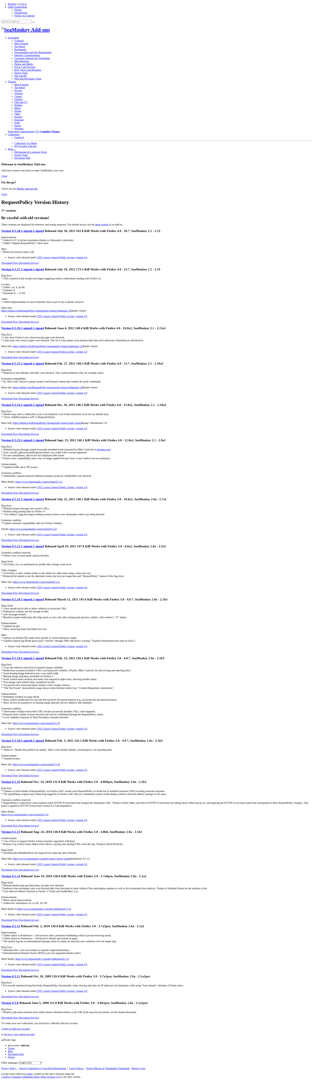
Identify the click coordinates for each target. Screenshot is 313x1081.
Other (17, 114)
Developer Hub (22, 158)
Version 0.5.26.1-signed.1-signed (22, 328)
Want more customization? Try (34, 131)
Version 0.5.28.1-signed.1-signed (22, 231)
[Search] (33, 22)
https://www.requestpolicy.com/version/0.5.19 (36, 723)
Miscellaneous (21, 61)
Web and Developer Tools (27, 78)
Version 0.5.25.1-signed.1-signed (22, 363)
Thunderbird (20, 12)
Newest (18, 90)
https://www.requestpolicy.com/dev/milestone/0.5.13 (42, 959)
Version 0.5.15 (10, 832)
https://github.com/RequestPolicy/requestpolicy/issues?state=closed (47, 423)
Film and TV (21, 102)
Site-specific (20, 75)
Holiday (18, 105)
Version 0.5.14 (10, 876)
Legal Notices (76, 1068)
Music (17, 108)
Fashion (18, 99)
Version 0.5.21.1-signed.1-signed (22, 546)
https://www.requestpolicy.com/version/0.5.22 (33, 529)
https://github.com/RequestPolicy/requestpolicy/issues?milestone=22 (36, 310)
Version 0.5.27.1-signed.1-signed (22, 269)
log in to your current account (19, 1034)
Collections (13, 134)
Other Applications (17, 7)
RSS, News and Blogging (27, 70)
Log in (23, 4)
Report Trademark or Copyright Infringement (43, 1068)
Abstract (18, 93)
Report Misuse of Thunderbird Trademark (108, 1068)
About (11, 1048)
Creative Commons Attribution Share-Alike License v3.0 (30, 1076)
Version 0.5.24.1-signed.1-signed (22, 405)
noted (29, 1074)
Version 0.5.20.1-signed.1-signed (22, 599)
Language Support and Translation (32, 58)
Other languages (9, 1062)
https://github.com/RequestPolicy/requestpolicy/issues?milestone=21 (48, 346)
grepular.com (103, 449)
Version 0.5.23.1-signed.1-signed (22, 440)
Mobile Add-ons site (27, 188)
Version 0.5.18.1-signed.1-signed (22, 740)
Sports (17, 125)
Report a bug (138, 1068)
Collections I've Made (25, 143)
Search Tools (21, 73)
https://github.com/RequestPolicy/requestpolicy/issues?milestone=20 (48, 387)
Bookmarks (20, 49)
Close (4, 176)
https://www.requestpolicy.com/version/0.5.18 (36, 764)
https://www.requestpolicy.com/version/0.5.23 (38, 481)
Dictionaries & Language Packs (30, 152)
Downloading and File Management (33, 52)
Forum (11, 1057)
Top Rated (19, 46)
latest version (102, 224)
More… (12, 149)
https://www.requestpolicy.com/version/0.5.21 (36, 582)
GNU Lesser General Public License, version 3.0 (62, 257)
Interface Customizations (27, 55)
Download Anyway (29, 263)
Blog (10, 1051)
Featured (19, 40)
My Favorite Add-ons (25, 146)
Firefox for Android (24, 15)
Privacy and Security (25, 67)
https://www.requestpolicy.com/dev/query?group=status (41, 858)
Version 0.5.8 (10, 1003)
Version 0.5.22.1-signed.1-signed (22, 499)
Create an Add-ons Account (15, 1028)
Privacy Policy (9, 1068)
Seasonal (18, 119)
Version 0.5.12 (10, 976)
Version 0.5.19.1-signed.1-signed (22, 658)
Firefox (18, 9)
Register (12, 4)
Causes (18, 96)
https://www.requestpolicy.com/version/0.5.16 (24, 814)
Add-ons (40, 30)
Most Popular (21, 43)
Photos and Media (23, 64)
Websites (18, 128)
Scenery (18, 116)
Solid (17, 122)
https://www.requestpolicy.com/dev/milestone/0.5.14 (44, 909)
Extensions (13, 37)
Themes (12, 81)
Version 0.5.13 (10, 926)
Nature (17, 111)
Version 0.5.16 (10, 782)
